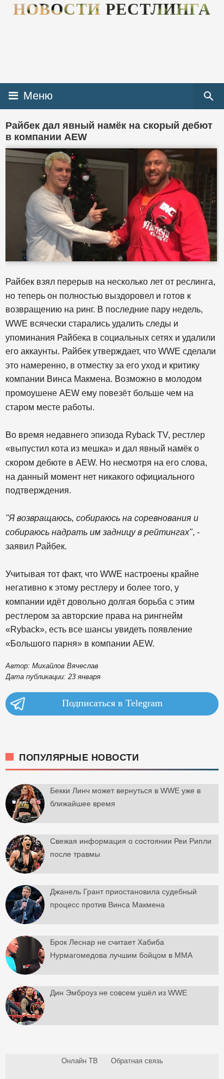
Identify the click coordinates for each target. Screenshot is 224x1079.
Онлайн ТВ (79, 1061)
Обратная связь (137, 1061)
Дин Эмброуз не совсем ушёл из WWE (118, 992)
